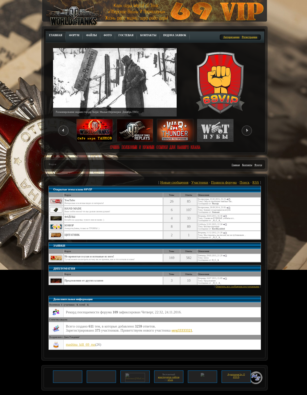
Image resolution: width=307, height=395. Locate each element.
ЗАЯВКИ (59, 245)
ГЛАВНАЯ (55, 35)
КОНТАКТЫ (148, 35)
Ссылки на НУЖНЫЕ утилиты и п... (219, 218)
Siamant (216, 212)
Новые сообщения (174, 182)
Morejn (215, 204)
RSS (255, 182)
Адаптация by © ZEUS (236, 375)
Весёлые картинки (211, 226)
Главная (236, 164)
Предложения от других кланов (84, 280)
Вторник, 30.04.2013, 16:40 (210, 216)
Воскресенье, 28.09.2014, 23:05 (212, 207)
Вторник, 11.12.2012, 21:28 (210, 233)
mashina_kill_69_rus (80, 344)
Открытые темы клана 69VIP (72, 189)
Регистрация (249, 37)
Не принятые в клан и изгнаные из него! (89, 256)
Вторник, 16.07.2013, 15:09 (210, 278)
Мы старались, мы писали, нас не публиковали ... (225, 235)
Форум (258, 164)
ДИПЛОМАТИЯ (64, 268)
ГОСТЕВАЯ (125, 35)
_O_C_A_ (216, 220)
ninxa (206, 258)
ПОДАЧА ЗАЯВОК (174, 35)
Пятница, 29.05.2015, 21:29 (210, 255)
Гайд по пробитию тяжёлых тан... (218, 201)
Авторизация (231, 37)
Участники (199, 182)
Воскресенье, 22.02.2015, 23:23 (212, 199)
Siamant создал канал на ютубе (217, 210)
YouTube (70, 200)
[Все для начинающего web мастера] (202, 374)
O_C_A (215, 260)
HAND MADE (73, 208)
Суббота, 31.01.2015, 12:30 (210, 224)
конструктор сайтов (168, 377)
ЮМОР (69, 225)
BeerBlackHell (218, 229)
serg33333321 (181, 330)
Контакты (247, 164)
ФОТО (108, 35)
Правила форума (224, 182)
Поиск (244, 182)
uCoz (170, 379)
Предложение (210, 281)
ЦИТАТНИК (72, 235)
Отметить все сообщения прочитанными (237, 286)
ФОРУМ (74, 35)
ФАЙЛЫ (91, 35)
